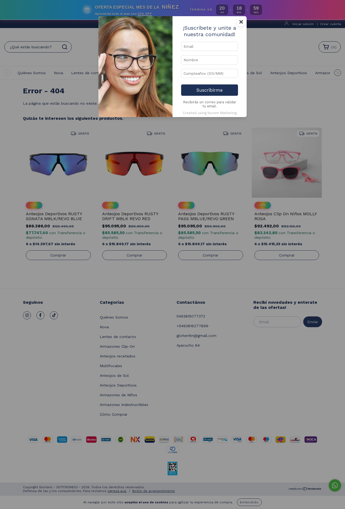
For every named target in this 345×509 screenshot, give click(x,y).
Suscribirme (209, 90)
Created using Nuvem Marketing (210, 113)
